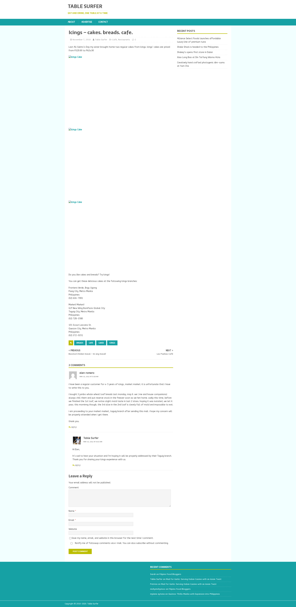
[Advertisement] (202, 92)
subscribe (141, 543)
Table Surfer (101, 39)
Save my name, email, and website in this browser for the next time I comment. (112, 538)
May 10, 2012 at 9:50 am (92, 442)
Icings (112, 343)
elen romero (87, 372)
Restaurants (124, 39)
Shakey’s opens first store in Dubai (195, 52)
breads (79, 343)
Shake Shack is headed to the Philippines (198, 47)
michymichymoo (157, 589)
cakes (101, 343)
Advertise (86, 22)
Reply (74, 427)
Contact (103, 22)
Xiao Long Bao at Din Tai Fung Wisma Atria (198, 57)
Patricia (153, 584)
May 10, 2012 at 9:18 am (89, 377)
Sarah (153, 574)
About (71, 22)
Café (114, 39)
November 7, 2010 (82, 39)
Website (73, 529)
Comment (74, 487)
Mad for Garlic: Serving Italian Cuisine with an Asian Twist (193, 579)
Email (72, 520)
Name (72, 511)
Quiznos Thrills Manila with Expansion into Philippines (194, 594)
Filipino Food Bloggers (170, 574)
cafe (91, 343)
